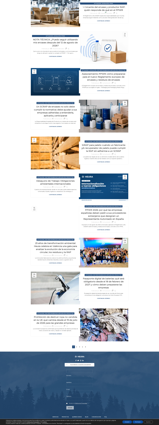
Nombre (68, 375)
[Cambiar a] (107, 12)
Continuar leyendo (103, 20)
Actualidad (49, 36)
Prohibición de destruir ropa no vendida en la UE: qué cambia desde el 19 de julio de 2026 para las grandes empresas (55, 320)
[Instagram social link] (35, 2)
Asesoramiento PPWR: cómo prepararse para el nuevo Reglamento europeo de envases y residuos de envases (103, 77)
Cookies (44, 422)
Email (68, 389)
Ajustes (148, 422)
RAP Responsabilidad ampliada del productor (111, 70)
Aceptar (127, 422)
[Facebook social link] (31, 2)
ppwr (63, 36)
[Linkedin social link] (37, 2)
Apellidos (68, 382)
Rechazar (138, 422)
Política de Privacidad (81, 403)
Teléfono (68, 396)
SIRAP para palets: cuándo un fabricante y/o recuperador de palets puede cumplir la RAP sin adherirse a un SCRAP (103, 148)
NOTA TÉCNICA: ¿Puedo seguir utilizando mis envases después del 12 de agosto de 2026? (55, 42)
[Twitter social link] (33, 2)
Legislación (57, 36)
